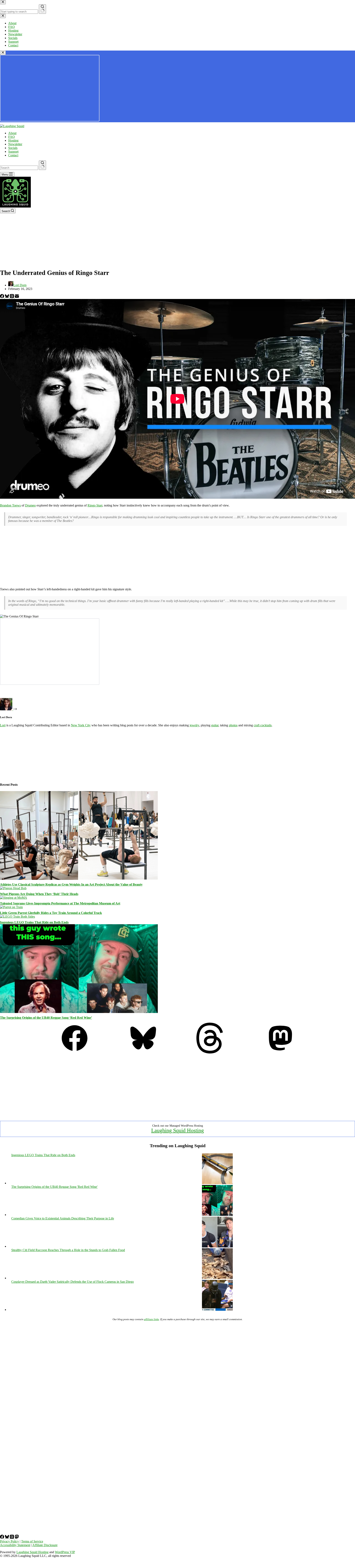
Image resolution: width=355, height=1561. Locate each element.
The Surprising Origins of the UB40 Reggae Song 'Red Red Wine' (54, 1186)
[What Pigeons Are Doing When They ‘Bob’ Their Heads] (13, 888)
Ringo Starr (95, 505)
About (12, 133)
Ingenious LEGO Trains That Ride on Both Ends (34, 922)
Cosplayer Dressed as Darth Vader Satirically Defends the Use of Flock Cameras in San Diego (72, 1281)
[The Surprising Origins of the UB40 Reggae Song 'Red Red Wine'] (217, 1214)
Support (13, 151)
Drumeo (30, 505)
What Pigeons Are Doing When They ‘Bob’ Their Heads (39, 894)
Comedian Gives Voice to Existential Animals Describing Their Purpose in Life (62, 1218)
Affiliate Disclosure (45, 1545)
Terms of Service (32, 1541)
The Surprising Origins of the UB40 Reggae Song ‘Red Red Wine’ (46, 1017)
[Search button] (42, 165)
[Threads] (12, 297)
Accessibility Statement (15, 1545)
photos (233, 725)
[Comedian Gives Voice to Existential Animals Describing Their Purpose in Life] (217, 1246)
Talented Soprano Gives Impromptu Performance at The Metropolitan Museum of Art (60, 903)
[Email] (17, 297)
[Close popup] (3, 53)
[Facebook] (2, 297)
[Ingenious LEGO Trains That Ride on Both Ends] (17, 916)
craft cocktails (263, 725)
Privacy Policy (9, 1541)
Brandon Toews (10, 505)
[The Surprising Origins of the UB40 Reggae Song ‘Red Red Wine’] (79, 1012)
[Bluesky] (7, 297)
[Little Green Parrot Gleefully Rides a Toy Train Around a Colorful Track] (11, 907)
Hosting (13, 140)
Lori (3, 725)
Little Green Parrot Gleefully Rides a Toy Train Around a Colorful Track (51, 913)
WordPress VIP (65, 1552)
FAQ (11, 136)
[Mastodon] (280, 1052)
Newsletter (15, 144)
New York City (81, 725)
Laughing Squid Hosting (177, 1130)
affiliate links (151, 1319)
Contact (13, 155)
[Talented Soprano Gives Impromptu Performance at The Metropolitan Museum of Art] (13, 897)
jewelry (194, 725)
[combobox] (19, 168)
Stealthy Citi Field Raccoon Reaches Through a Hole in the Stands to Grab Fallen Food (68, 1250)
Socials (12, 148)
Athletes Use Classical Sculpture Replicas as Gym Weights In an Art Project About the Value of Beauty (71, 884)
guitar (214, 725)
